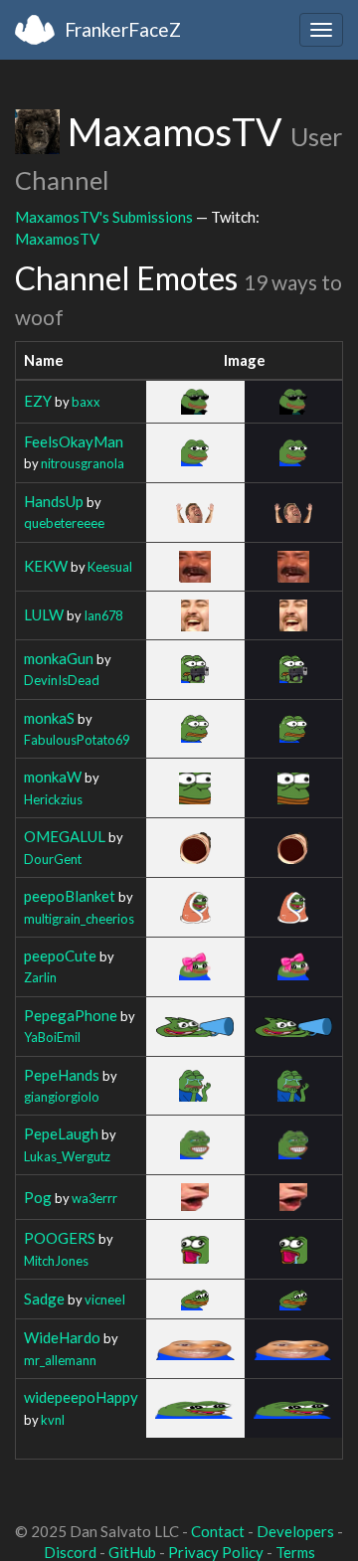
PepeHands (61, 1075)
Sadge (44, 1298)
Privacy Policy (216, 1552)
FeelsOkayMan (73, 441)
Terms (295, 1552)
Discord (70, 1552)
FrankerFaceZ (123, 29)
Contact (218, 1531)
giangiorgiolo (61, 1097)
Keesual (110, 567)
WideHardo (62, 1337)
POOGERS (59, 1238)
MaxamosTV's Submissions (104, 217)
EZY (38, 401)
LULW (44, 614)
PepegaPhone (70, 1015)
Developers (295, 1531)
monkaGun (58, 658)
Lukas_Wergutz (67, 1156)
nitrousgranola (82, 463)
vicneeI (105, 1299)
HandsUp (54, 501)
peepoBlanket (69, 896)
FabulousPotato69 (76, 740)
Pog (38, 1197)
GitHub (132, 1552)
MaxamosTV (57, 239)
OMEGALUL (64, 836)
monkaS (49, 718)
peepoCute (60, 955)
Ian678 (103, 615)
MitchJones (56, 1261)
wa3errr (94, 1198)
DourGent (53, 859)
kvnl (53, 1420)
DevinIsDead (61, 680)
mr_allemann (60, 1360)
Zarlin (40, 977)
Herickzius (53, 799)
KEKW (46, 566)
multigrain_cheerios (79, 919)
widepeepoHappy (81, 1397)
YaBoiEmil (52, 1037)
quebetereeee (64, 523)
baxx (86, 402)
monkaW (53, 776)
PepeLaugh (61, 1133)
